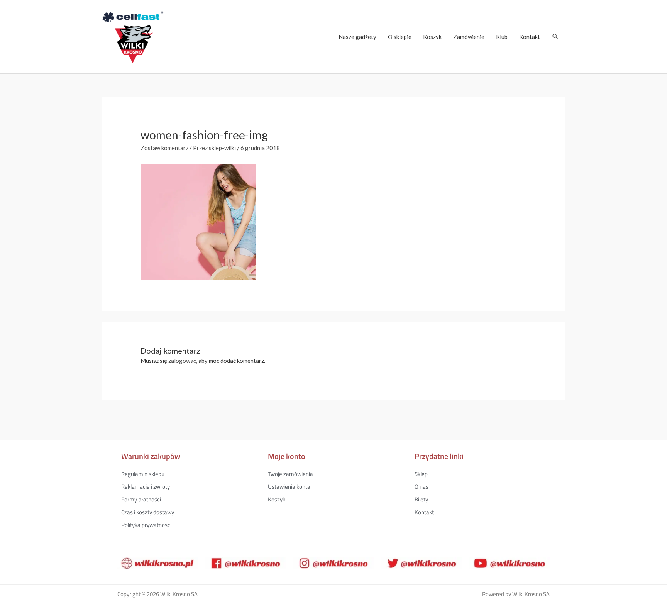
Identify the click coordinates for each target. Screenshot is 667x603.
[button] (555, 37)
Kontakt (529, 36)
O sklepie (399, 36)
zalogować (182, 360)
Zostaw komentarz (164, 147)
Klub (502, 36)
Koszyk (432, 36)
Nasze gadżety (357, 36)
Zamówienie (468, 36)
